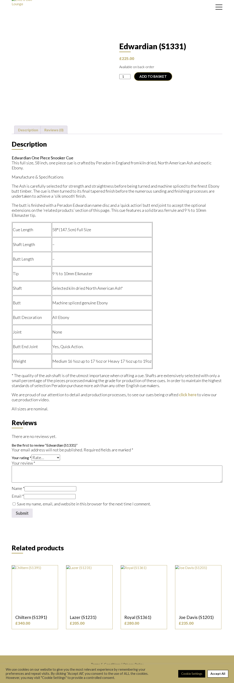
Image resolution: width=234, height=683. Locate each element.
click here (188, 394)
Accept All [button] (217, 673)
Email (18, 496)
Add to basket (153, 76)
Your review (23, 463)
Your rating (21, 457)
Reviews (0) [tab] (54, 130)
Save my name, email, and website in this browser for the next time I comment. (84, 503)
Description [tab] (28, 130)
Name (18, 488)
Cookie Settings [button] (191, 673)
